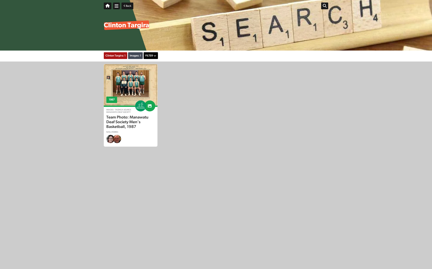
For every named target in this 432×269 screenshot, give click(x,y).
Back (128, 6)
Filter (149, 55)
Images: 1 (135, 55)
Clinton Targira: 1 (115, 55)
